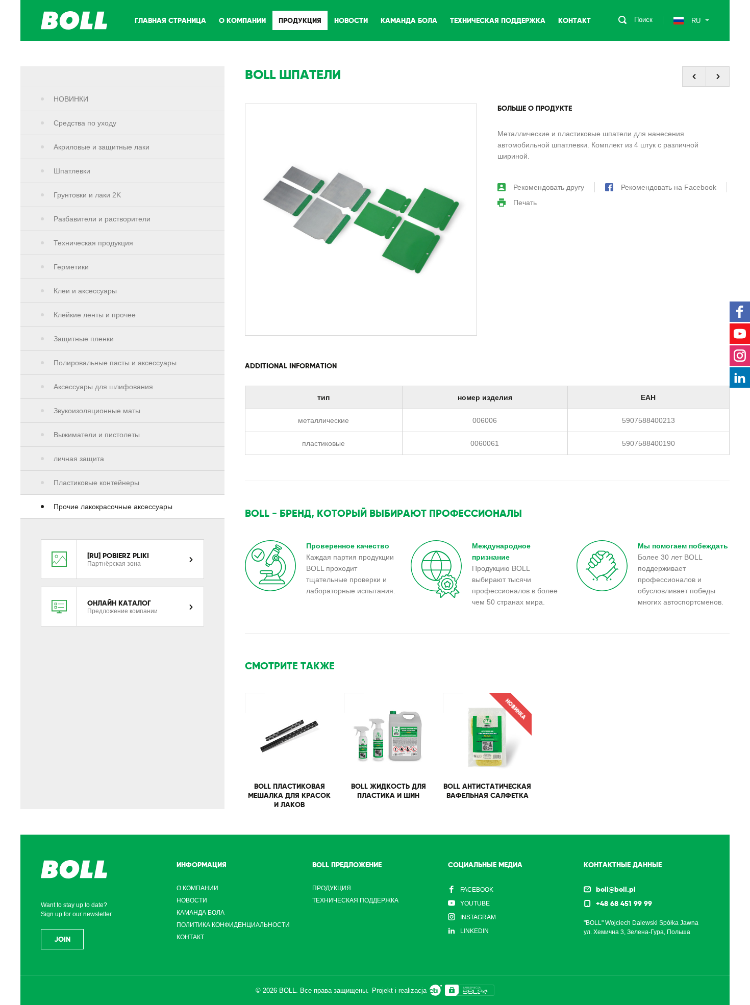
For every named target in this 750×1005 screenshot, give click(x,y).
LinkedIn (474, 931)
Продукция (300, 20)
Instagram (478, 917)
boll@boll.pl (616, 889)
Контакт (574, 20)
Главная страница (170, 20)
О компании (242, 20)
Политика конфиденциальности (233, 924)
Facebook (476, 889)
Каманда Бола (409, 20)
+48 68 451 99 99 (624, 903)
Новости (351, 20)
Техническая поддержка (497, 20)
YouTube (475, 903)
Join (62, 939)
